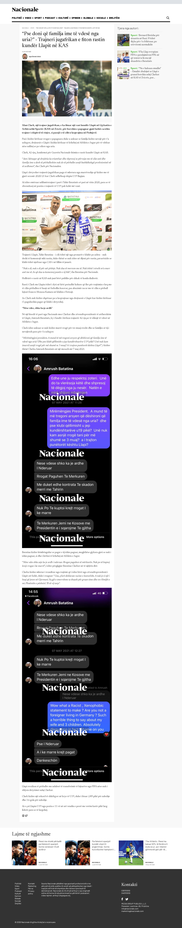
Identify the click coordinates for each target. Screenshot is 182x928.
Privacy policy (31, 892)
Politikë (17, 18)
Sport (38, 18)
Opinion (76, 18)
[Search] (168, 18)
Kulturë (63, 18)
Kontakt (31, 883)
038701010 (125, 890)
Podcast (50, 18)
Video (28, 18)
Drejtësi (114, 18)
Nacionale (25, 28)
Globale (88, 18)
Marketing (32, 886)
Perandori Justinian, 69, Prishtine (135, 906)
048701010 (125, 893)
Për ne (30, 888)
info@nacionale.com (129, 908)
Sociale (101, 18)
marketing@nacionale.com (132, 911)
